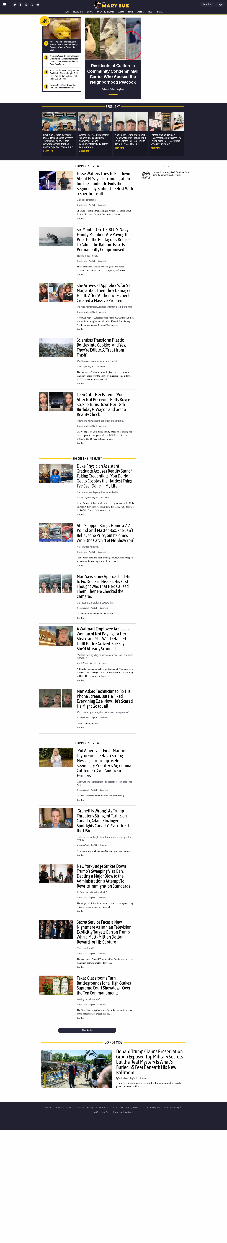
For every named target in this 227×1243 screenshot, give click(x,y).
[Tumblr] (32, 6)
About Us (70, 1107)
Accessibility (118, 1107)
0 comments (113, 95)
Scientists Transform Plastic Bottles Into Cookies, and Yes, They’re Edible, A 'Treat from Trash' (101, 347)
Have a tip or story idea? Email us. (168, 172)
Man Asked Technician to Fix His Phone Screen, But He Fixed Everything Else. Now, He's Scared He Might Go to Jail (105, 698)
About (150, 11)
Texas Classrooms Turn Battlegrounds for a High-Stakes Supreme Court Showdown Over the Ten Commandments (104, 985)
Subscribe (207, 4)
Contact (128, 1112)
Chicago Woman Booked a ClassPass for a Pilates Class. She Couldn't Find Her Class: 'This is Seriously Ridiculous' (166, 139)
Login (220, 4)
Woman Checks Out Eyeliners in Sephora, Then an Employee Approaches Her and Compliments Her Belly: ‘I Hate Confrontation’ (94, 140)
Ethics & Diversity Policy (151, 1107)
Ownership (117, 1112)
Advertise (80, 1107)
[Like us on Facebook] (20, 6)
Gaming (140, 11)
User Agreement (132, 1107)
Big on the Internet (105, 11)
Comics (121, 11)
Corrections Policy (171, 1107)
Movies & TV (78, 11)
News (67, 11)
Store (159, 11)
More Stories (87, 1030)
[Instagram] (26, 6)
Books (90, 11)
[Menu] (4, 4)
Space (130, 11)
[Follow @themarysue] (14, 6)
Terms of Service (103, 1107)
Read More (80, 219)
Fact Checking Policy (101, 1112)
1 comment (104, 790)
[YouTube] (37, 6)
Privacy (90, 1107)
